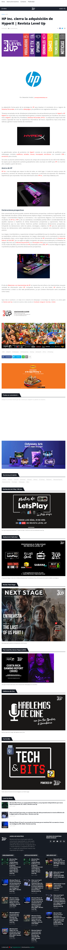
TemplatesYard (16, 947)
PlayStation (48, 479)
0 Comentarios (13, 28)
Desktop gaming (24, 352)
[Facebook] (60, 28)
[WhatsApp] (23, 356)
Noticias (35, 479)
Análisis (4, 479)
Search (61, 8)
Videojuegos (22, 482)
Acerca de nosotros (13, 2)
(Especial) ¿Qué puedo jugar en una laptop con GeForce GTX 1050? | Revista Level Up (59, 862)
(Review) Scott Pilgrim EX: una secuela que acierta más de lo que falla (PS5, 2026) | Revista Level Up (15, 933)
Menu (5, 8)
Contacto (23, 2)
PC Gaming (50, 352)
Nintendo (29, 479)
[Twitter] (62, 28)
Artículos (10, 479)
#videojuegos (16, 352)
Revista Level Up (6, 482)
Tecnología (14, 482)
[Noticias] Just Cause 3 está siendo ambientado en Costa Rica (59, 886)
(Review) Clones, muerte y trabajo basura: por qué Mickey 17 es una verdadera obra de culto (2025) (14, 902)
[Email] (64, 28)
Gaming (32, 352)
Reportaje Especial (58, 479)
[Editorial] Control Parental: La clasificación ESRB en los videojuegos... (59, 874)
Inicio (3, 2)
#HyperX (8, 352)
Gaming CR (38, 352)
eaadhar (32, 947)
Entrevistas (22, 479)
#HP (7, 14)
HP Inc (44, 352)
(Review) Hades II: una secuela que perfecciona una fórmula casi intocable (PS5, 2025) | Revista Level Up (14, 917)
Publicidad (31, 2)
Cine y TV (16, 479)
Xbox (28, 482)
